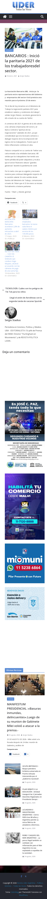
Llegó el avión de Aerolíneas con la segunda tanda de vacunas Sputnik (25, 299)
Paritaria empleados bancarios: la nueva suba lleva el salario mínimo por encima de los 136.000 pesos (29, 226)
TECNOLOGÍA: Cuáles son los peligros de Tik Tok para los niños (24, 290)
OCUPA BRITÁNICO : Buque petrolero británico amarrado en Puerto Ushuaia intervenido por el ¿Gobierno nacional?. (31, 772)
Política (10, 699)
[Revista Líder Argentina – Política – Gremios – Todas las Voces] (5, 16)
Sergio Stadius (25, 76)
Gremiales (9, 50)
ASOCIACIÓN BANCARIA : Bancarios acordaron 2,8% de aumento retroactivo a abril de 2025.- (12, 226)
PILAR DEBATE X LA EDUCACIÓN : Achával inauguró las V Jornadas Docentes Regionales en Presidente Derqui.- (32, 794)
